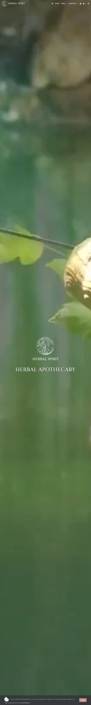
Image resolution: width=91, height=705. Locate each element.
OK (83, 700)
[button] (88, 3)
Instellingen (26, 703)
